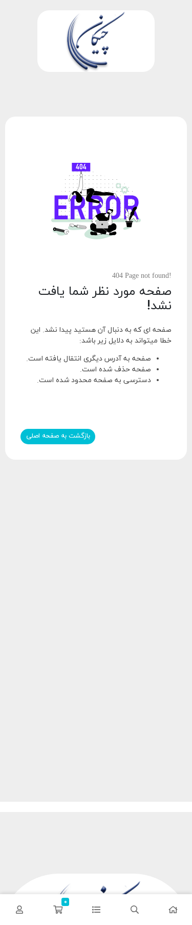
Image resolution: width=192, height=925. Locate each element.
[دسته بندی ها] (96, 909)
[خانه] (173, 909)
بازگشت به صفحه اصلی (58, 436)
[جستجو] (134, 909)
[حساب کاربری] (19, 909)
